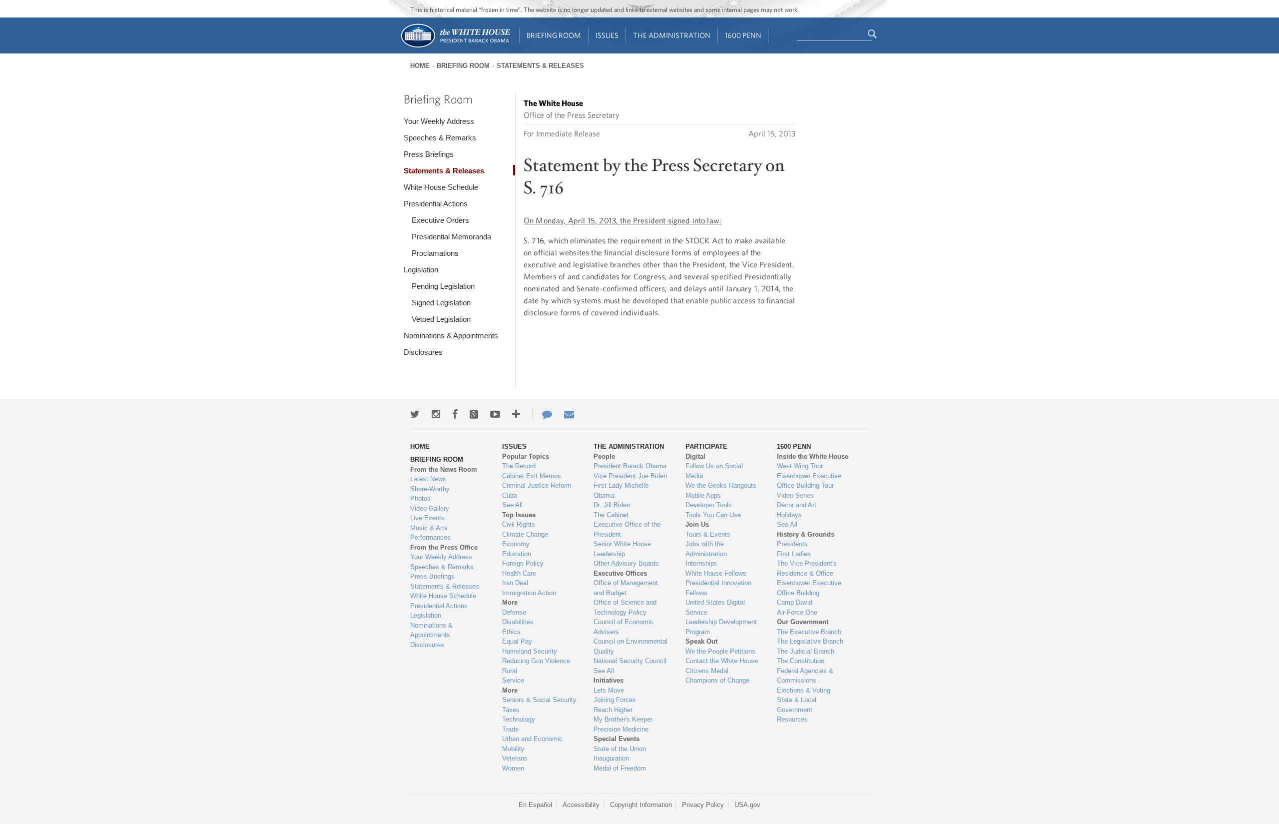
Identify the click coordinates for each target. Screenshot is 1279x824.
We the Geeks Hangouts (720, 485)
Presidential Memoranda (451, 236)
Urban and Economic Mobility (532, 744)
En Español (535, 805)
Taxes (511, 710)
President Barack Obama (630, 466)
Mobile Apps (703, 495)
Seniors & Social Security (539, 700)
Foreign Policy (523, 563)
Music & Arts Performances (430, 533)
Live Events (427, 518)
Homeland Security (529, 651)
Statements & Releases (540, 65)
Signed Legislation (441, 302)
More (510, 602)
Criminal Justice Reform (537, 485)
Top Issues (519, 515)
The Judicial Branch (805, 651)
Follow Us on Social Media (714, 471)
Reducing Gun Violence (536, 661)
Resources (792, 719)
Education (516, 554)
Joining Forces (615, 700)
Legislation (421, 269)
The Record (519, 466)
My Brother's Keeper (623, 719)
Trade (510, 729)
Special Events (617, 739)
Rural (509, 671)
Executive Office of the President (627, 529)
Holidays (789, 515)
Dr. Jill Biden (612, 505)
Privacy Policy (703, 805)
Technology (518, 719)
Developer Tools (708, 505)
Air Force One (797, 612)
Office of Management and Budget (626, 588)
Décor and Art (796, 505)
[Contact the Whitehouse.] (542, 414)
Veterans (515, 758)
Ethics (511, 632)
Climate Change (525, 534)
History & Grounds (805, 534)
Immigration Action (529, 593)
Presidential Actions (436, 203)
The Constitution (800, 661)
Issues (607, 35)
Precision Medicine (621, 729)
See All (512, 505)
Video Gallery (429, 508)
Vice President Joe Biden (630, 476)
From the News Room (443, 469)
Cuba (509, 495)
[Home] (455, 46)
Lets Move (609, 690)
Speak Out (701, 641)
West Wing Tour (800, 466)
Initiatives (609, 680)
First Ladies (794, 554)
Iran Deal (515, 583)
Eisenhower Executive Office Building (809, 588)
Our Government (802, 622)
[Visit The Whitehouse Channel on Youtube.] (495, 414)
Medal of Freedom (620, 768)
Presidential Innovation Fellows (718, 588)
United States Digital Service (715, 607)
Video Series (795, 495)
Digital (695, 456)
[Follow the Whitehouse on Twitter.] (415, 414)
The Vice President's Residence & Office (807, 568)
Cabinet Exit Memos (531, 476)
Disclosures (423, 352)
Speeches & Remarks (440, 137)
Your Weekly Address (439, 121)
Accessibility (581, 805)
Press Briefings (429, 154)
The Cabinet (611, 515)
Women (513, 768)
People (604, 456)
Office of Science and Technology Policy (625, 607)
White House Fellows (715, 573)
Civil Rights (518, 524)
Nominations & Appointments (451, 335)
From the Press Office (444, 547)
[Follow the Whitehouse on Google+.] (474, 414)
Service (513, 680)
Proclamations (435, 253)
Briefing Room (554, 35)
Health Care (519, 573)
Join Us (697, 524)
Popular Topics (525, 456)
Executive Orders (440, 220)
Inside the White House (812, 456)
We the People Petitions (720, 651)
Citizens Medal (706, 671)
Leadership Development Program (721, 627)
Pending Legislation (443, 286)
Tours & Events (707, 534)
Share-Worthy (430, 489)
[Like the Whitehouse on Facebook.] (455, 414)
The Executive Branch (809, 632)
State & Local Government (796, 705)
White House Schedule (441, 187)
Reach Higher (613, 710)
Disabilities (518, 622)
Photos (420, 498)
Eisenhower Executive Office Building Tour (809, 481)
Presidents (792, 544)
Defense (514, 612)
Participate (706, 446)
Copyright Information (641, 805)
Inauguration (611, 758)
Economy (516, 544)
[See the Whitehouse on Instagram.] (436, 414)
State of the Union (620, 749)
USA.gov (747, 805)
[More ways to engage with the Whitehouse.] (516, 414)
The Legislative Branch (810, 641)
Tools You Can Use (713, 515)
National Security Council (630, 661)
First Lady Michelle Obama (621, 490)
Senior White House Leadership (622, 549)
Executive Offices (620, 573)
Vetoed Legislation (441, 319)
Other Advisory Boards (626, 563)
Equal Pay (517, 641)
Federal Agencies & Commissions (805, 676)
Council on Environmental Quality (630, 646)
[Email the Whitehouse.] (569, 414)
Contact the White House (721, 661)
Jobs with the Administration (706, 549)
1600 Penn (743, 35)
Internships (701, 563)
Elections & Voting (803, 690)
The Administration (671, 35)
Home (420, 65)
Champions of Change (717, 680)
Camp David (794, 602)
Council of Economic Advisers (623, 627)
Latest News (428, 479)
